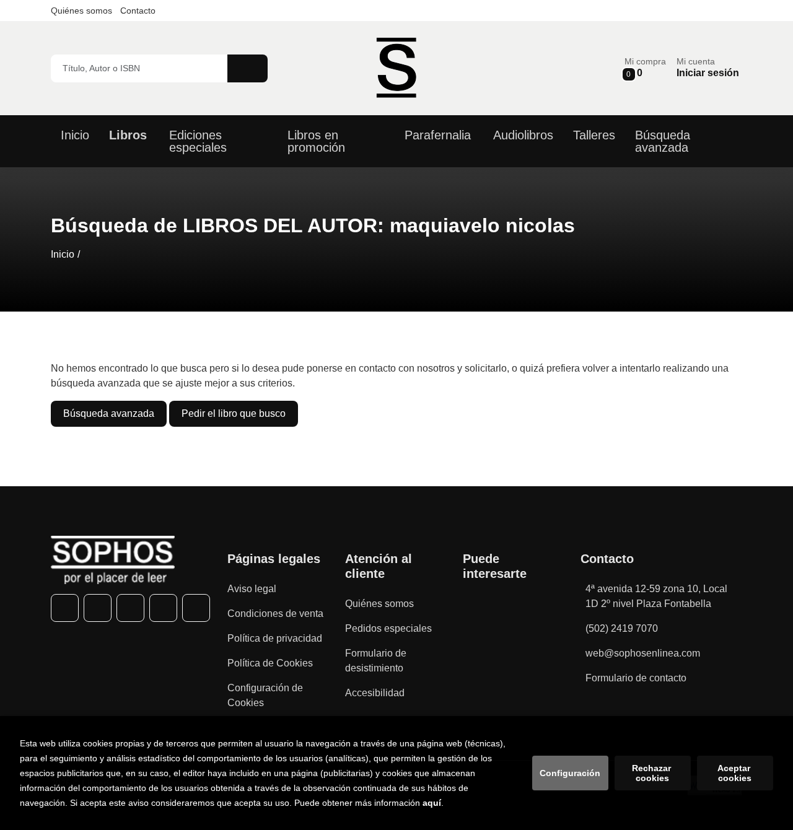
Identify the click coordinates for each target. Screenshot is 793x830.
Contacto (138, 10)
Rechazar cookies (652, 773)
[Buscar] (247, 68)
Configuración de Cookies (265, 695)
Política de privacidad (274, 638)
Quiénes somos (81, 10)
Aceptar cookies (735, 773)
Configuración (570, 773)
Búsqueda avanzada (108, 413)
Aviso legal (251, 588)
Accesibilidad (375, 693)
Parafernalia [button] (438, 135)
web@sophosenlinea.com (642, 653)
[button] (645, 68)
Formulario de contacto (635, 678)
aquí (432, 803)
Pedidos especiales (388, 628)
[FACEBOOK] (65, 608)
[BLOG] (196, 608)
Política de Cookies (270, 663)
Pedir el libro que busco (234, 413)
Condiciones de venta (275, 613)
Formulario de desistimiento (375, 660)
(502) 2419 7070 (621, 628)
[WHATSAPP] (163, 608)
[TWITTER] (98, 608)
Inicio (62, 254)
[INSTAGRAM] (130, 608)
